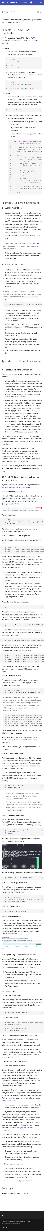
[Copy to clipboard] (40, 59)
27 (10, 192)
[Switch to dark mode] (31, 2)
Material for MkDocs (14, 1224)
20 (10, 179)
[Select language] (36, 2)
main (24, 2)
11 (10, 161)
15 (10, 169)
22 (10, 182)
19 (10, 177)
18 (10, 175)
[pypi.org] (6, 1227)
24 (10, 186)
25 (10, 188)
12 (10, 163)
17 (10, 173)
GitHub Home (17, 496)
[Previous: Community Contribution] (3, 1215)
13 (10, 165)
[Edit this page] (41, 12)
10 (10, 159)
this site (36, 244)
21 (10, 181)
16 (10, 171)
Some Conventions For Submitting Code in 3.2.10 (19, 487)
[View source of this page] (38, 12)
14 (10, 167)
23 (10, 184)
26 (10, 190)
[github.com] (3, 1227)
